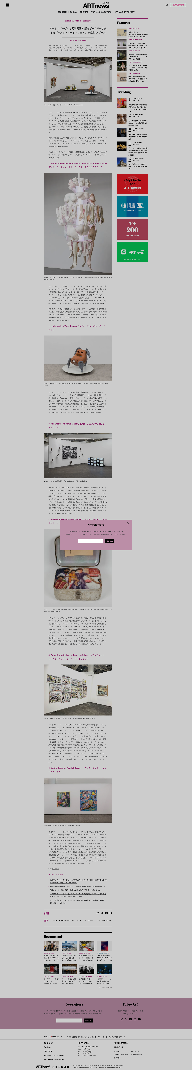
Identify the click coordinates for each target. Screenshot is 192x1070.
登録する (109, 541)
